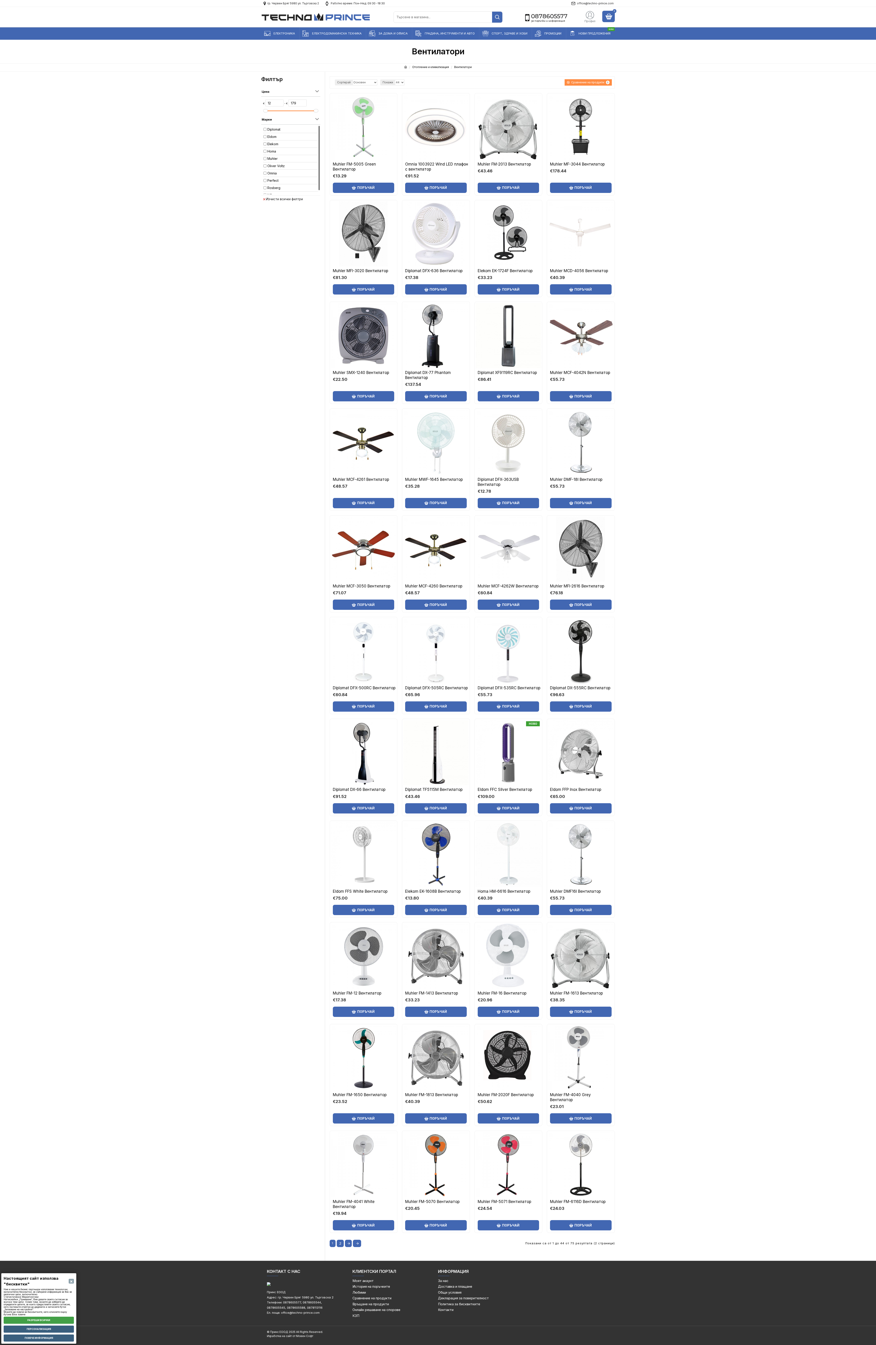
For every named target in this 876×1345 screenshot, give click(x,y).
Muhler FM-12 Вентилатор (357, 993)
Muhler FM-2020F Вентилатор (506, 1094)
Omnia (272, 173)
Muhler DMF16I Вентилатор (575, 891)
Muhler (272, 159)
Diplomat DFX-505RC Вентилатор (436, 688)
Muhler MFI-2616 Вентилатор (577, 586)
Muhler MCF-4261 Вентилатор (361, 479)
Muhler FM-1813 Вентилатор (431, 1094)
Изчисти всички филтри (284, 199)
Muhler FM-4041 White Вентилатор (354, 1204)
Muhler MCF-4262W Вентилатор (508, 586)
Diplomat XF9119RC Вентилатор (507, 372)
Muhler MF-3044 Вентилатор (577, 164)
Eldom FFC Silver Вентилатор (505, 789)
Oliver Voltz (276, 166)
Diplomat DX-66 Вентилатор (359, 789)
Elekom (272, 144)
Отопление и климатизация (430, 67)
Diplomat (273, 129)
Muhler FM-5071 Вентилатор (504, 1201)
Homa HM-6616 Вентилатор (504, 891)
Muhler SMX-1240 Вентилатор (361, 372)
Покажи (388, 82)
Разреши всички (38, 1320)
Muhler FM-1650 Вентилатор (360, 1094)
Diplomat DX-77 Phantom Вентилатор (428, 375)
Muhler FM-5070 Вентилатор (432, 1201)
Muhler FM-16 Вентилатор (502, 993)
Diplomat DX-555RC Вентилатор (580, 688)
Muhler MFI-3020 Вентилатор (360, 270)
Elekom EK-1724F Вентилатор (505, 270)
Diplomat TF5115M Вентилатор (434, 789)
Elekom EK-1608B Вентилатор (433, 891)
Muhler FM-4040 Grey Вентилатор (570, 1097)
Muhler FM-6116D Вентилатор (578, 1201)
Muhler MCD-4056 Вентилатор (579, 270)
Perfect (273, 180)
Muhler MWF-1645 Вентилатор (434, 479)
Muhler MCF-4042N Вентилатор (580, 372)
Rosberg (273, 188)
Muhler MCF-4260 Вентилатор (433, 586)
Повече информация (39, 1338)
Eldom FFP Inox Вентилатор (575, 789)
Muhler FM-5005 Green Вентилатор (354, 166)
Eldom (271, 137)
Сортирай (344, 82)
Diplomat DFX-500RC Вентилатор (364, 688)
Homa (271, 151)
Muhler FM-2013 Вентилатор (504, 164)
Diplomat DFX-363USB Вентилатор (498, 482)
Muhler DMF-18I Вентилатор (576, 479)
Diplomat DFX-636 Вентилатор (434, 270)
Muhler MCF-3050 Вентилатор (361, 586)
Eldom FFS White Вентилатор (360, 891)
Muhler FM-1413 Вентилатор (431, 993)
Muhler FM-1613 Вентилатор (576, 993)
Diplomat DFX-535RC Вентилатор (509, 688)
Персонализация (39, 1329)
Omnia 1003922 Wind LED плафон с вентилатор (436, 166)
